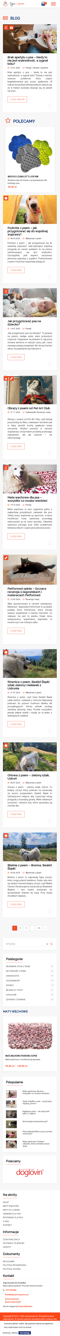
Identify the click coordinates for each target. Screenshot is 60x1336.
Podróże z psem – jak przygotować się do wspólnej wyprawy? (28, 231)
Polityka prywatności (14, 1265)
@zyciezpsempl (13, 1302)
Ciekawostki (31, 412)
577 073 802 (11, 1290)
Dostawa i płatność (13, 1243)
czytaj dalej (16, 99)
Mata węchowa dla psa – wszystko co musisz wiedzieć (28, 499)
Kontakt (7, 1225)
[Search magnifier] (51, 944)
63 (39, 928)
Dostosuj (6, 1333)
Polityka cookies (12, 1269)
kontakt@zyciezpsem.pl (16, 1294)
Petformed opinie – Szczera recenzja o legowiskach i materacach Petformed (27, 592)
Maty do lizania (11, 1210)
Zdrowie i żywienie (40, 68)
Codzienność (30, 980)
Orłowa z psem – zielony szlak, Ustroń (29, 776)
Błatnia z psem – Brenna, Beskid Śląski (30, 866)
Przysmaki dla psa (13, 1217)
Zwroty (7, 1247)
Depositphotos (25, 1306)
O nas (6, 1221)
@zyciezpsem (12, 1299)
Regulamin (8, 1261)
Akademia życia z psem (29, 966)
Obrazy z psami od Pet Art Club (29, 408)
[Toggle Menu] (53, 3)
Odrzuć (15, 1333)
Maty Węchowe (11, 1206)
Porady (28, 68)
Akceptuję (24, 1333)
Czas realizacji (11, 1239)
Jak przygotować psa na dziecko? (24, 322)
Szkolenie (29, 995)
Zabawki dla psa (12, 1214)
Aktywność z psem (33, 238)
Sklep (6, 1202)
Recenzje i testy (44, 412)
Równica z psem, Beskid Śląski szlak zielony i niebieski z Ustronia (28, 685)
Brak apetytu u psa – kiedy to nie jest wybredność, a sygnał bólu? (28, 60)
